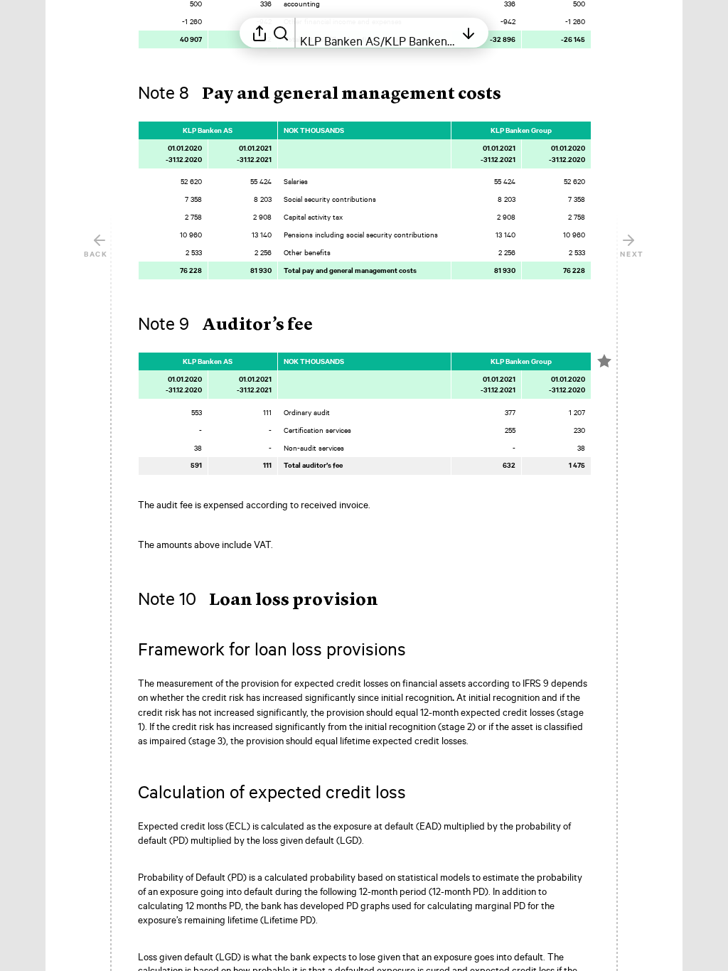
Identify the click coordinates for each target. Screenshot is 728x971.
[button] (331, 94)
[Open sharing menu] (259, 33)
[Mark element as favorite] (604, 361)
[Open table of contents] (468, 33)
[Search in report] (280, 33)
